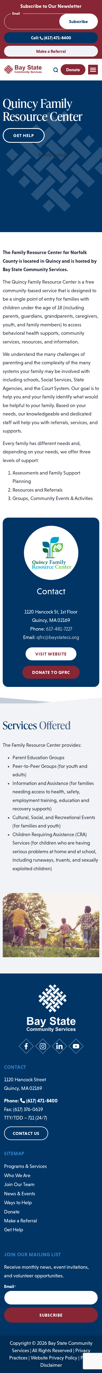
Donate (12, 1212)
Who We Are (17, 1175)
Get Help (13, 1229)
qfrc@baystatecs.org (57, 637)
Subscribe (78, 21)
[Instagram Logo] (42, 1046)
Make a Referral (20, 1220)
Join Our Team (19, 1184)
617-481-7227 (59, 629)
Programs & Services (25, 1166)
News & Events (19, 1193)
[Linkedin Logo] (59, 1046)
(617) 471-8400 (41, 1100)
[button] (93, 69)
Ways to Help (18, 1202)
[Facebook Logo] (26, 1046)
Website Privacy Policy (54, 1358)
